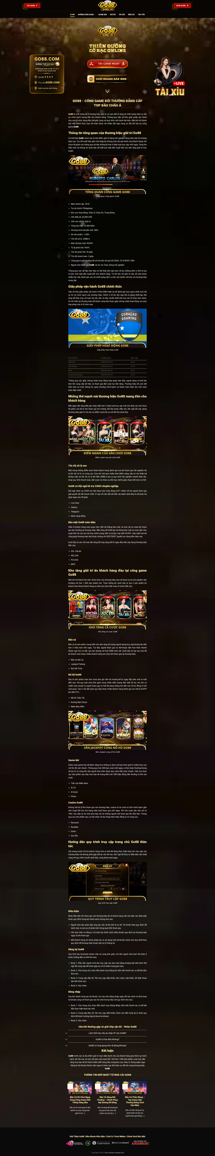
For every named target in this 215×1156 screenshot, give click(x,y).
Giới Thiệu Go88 (77, 1136)
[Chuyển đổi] (66, 1033)
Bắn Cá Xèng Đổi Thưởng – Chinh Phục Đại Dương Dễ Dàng (107, 1100)
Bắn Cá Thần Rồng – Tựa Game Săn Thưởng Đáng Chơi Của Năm (135, 1101)
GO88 (72, 15)
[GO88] (107, 5)
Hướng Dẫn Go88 (86, 15)
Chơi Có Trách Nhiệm (115, 1136)
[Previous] (68, 1102)
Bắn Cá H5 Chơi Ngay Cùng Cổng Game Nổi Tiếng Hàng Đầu (80, 1100)
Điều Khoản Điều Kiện (95, 1136)
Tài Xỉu (122, 15)
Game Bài (102, 15)
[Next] (147, 1102)
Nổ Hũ (112, 15)
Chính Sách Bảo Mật (136, 1136)
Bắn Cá (131, 15)
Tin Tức (141, 15)
